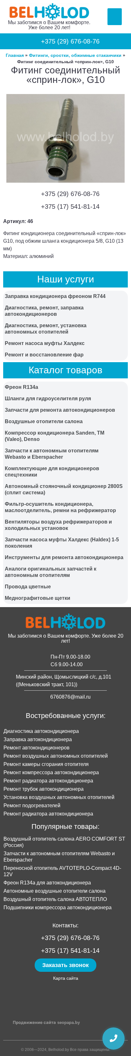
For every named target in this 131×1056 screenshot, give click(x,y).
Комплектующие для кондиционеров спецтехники (52, 471)
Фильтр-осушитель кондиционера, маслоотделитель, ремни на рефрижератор (60, 507)
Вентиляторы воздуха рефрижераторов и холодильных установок (58, 525)
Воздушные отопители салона (44, 421)
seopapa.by (68, 1022)
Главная (15, 55)
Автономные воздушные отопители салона (54, 891)
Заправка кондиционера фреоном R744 (55, 296)
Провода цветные (28, 586)
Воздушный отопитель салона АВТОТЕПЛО (55, 899)
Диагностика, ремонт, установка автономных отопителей (45, 329)
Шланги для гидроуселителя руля (48, 398)
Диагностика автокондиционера (41, 731)
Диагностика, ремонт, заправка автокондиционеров (44, 311)
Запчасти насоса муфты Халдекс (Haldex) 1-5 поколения (62, 543)
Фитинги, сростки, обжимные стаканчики (75, 55)
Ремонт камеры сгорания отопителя (46, 764)
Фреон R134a (21, 387)
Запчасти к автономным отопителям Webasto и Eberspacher (52, 454)
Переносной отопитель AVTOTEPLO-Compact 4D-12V (62, 871)
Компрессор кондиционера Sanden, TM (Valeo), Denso (54, 436)
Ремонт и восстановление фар (44, 354)
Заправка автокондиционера (37, 739)
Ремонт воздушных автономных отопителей (55, 756)
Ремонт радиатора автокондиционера (48, 780)
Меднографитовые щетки (37, 598)
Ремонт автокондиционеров (36, 747)
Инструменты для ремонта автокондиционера (64, 557)
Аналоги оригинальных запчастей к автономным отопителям (50, 572)
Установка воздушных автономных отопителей (58, 797)
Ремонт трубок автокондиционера (43, 789)
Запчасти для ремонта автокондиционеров (60, 410)
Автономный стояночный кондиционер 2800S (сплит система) (64, 489)
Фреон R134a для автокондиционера (47, 882)
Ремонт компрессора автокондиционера (51, 772)
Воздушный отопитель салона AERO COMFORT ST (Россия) (64, 842)
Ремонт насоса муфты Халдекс (45, 343)
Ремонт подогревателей (31, 805)
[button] (114, 16)
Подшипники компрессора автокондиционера (57, 907)
